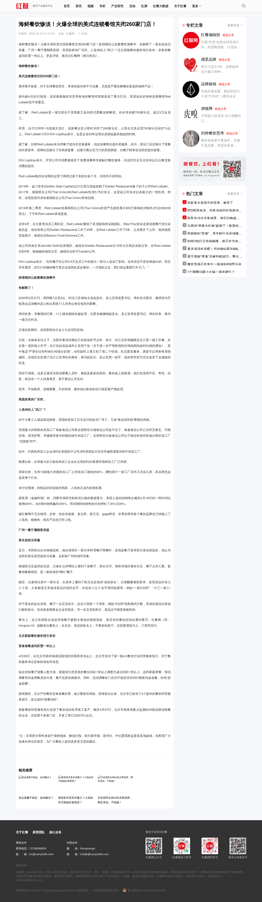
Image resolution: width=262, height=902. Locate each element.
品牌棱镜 (215, 83)
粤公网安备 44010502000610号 (147, 890)
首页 (67, 6)
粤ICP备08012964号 (28, 890)
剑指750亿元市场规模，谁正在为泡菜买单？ (214, 241)
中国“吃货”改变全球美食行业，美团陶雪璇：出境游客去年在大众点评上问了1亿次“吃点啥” (220, 49)
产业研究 (117, 6)
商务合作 (21, 842)
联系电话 (21, 848)
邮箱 (24, 854)
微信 (75, 848)
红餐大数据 (160, 6)
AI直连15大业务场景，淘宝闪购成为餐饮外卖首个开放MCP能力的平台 (213, 217)
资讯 (79, 6)
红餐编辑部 (217, 34)
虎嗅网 (213, 108)
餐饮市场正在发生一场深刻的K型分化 (214, 264)
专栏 (102, 6)
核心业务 (55, 832)
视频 (90, 6)
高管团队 (39, 832)
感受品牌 (215, 59)
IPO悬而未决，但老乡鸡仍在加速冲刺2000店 (214, 210)
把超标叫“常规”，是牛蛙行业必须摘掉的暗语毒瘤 (214, 233)
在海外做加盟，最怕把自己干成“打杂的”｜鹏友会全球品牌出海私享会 (220, 96)
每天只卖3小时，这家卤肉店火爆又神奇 (220, 69)
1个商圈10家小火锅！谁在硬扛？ (211, 271)
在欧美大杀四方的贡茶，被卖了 (210, 202)
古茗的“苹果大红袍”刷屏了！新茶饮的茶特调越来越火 (214, 225)
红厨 (144, 6)
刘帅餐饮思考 (219, 133)
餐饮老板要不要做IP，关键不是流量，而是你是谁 (220, 142)
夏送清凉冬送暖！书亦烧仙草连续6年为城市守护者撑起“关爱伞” (214, 248)
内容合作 (72, 842)
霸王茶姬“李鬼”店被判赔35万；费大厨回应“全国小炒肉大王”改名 (214, 256)
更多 (195, 6)
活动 (132, 6)
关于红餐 (180, 6)
